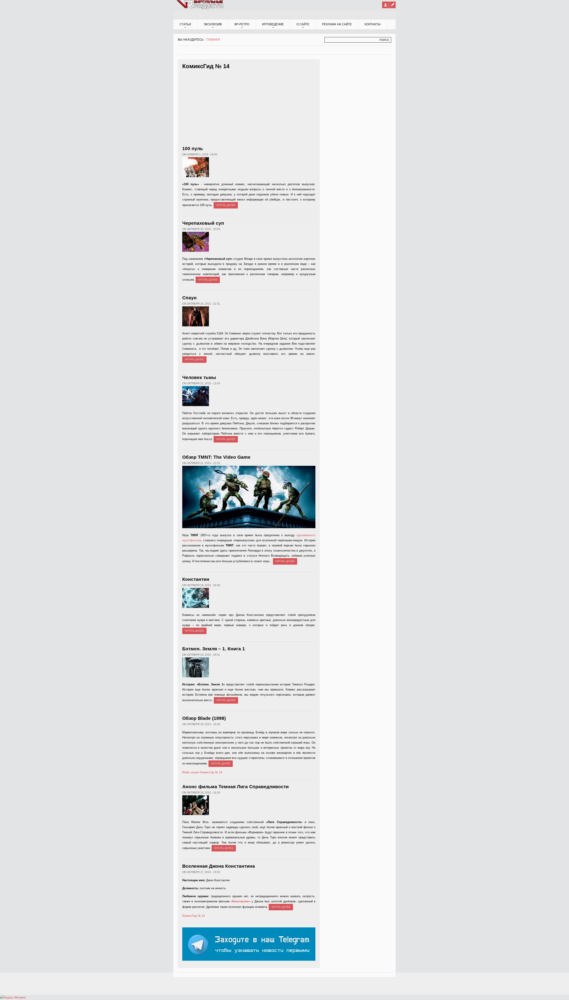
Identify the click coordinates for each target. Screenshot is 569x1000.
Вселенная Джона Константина (218, 866)
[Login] (385, 5)
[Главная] (200, 8)
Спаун (189, 297)
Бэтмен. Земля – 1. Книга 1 (213, 648)
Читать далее (226, 205)
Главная (213, 39)
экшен (194, 772)
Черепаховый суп (203, 223)
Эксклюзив (213, 24)
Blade (186, 772)
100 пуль (192, 148)
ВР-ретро (241, 24)
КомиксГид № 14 (211, 772)
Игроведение (273, 24)
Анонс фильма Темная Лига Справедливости (235, 786)
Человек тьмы (199, 377)
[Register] (392, 5)
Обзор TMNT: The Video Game (216, 457)
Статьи (185, 24)
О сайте (303, 24)
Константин (195, 579)
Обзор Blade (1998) (204, 718)
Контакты (373, 24)
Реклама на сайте (337, 24)
